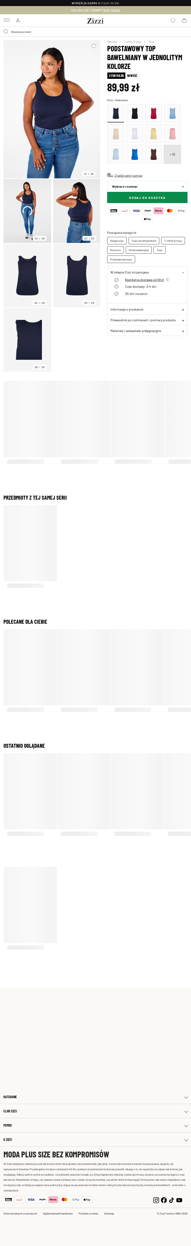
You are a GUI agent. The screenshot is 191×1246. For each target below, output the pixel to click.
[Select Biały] (134, 133)
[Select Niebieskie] (115, 113)
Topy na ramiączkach (144, 240)
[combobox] (95, 31)
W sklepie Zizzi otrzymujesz (129, 272)
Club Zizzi (10, 1111)
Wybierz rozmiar (125, 186)
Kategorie (10, 1097)
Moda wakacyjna (139, 250)
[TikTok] (171, 1199)
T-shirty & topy (133, 41)
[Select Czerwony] (153, 113)
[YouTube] (179, 1199)
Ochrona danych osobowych (20, 1213)
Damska (112, 41)
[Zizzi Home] (95, 20)
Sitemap (109, 1213)
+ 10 (172, 154)
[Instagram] (156, 1199)
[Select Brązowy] (153, 154)
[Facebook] (164, 1199)
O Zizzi (7, 1140)
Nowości (115, 250)
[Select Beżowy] (115, 133)
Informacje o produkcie (126, 309)
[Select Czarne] (134, 113)
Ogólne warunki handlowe (58, 1213)
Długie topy (117, 240)
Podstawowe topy (121, 259)
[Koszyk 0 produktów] (184, 20)
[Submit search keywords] (6, 31)
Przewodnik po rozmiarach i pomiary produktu (143, 320)
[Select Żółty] (153, 133)
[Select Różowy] (172, 133)
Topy (151, 41)
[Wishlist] (93, 46)
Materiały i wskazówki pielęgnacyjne (135, 331)
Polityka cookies (88, 1213)
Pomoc (7, 1125)
